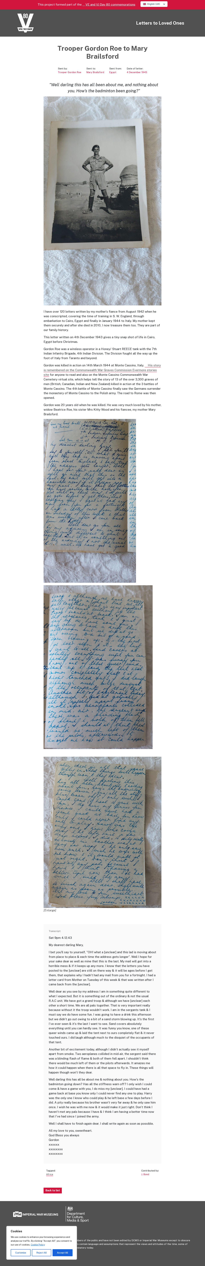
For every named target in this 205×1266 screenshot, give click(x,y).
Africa (49, 1174)
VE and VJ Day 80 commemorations (110, 4)
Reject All (41, 1252)
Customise (20, 1252)
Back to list (52, 1190)
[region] (41, 1243)
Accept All (62, 1252)
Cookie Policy (38, 1244)
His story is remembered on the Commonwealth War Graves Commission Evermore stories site (102, 369)
